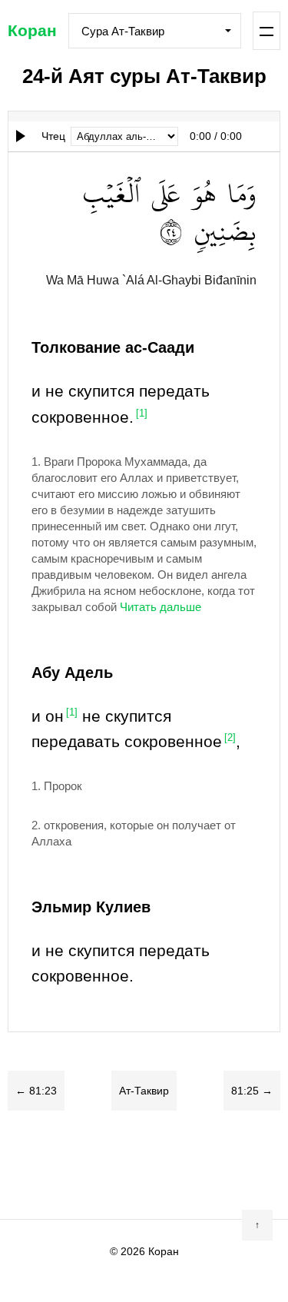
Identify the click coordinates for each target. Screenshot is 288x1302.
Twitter (83, 1164)
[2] (230, 737)
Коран (32, 30)
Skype (113, 1164)
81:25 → (252, 1090)
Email (236, 1164)
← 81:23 (36, 1090)
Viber (144, 1164)
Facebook (52, 1164)
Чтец (53, 136)
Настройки (266, 31)
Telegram (175, 1164)
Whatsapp (206, 1164)
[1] (141, 413)
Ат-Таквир (144, 1090)
